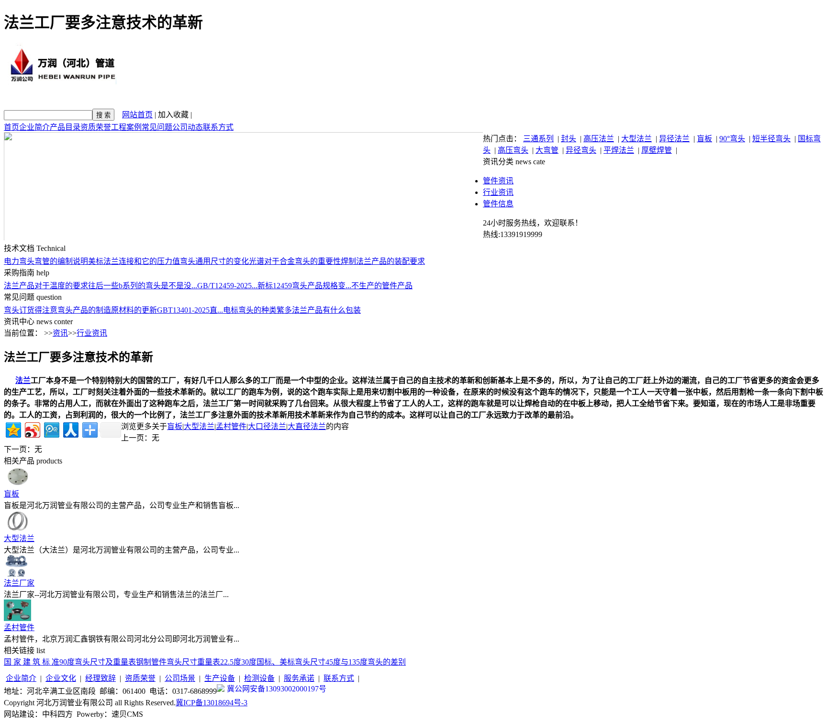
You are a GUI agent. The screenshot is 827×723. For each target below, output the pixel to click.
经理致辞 (100, 678)
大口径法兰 (267, 426)
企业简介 (34, 127)
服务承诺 (299, 678)
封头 (568, 139)
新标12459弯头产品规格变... (304, 286)
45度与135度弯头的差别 (365, 662)
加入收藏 (173, 115)
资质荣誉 (95, 127)
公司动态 (187, 127)
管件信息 (498, 204)
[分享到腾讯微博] (51, 429)
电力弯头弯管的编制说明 (46, 261)
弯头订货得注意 (30, 310)
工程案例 (126, 127)
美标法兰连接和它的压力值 (134, 261)
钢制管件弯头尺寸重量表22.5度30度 (196, 662)
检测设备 (259, 678)
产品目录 (65, 127)
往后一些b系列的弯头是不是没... (142, 286)
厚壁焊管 (656, 150)
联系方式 (218, 127)
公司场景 (180, 678)
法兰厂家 (19, 583)
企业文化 (60, 678)
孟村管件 (231, 426)
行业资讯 (498, 192)
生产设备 (219, 678)
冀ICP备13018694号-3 (211, 703)
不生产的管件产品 (382, 286)
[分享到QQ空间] (13, 429)
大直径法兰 (307, 426)
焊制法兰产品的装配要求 (383, 261)
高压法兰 (598, 139)
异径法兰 (674, 139)
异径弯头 (581, 150)
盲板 (704, 139)
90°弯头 (732, 139)
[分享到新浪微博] (32, 429)
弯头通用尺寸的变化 (214, 261)
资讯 (60, 333)
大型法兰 (636, 139)
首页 (11, 127)
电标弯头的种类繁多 (257, 310)
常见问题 (157, 127)
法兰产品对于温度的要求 (46, 286)
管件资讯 (498, 181)
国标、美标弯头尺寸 (291, 662)
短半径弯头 (771, 139)
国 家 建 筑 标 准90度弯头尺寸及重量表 (70, 662)
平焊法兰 (618, 150)
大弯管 (547, 150)
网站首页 (137, 115)
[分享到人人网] (70, 429)
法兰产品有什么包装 (326, 310)
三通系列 (538, 139)
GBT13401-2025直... (190, 310)
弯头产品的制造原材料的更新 (107, 310)
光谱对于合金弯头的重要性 (295, 261)
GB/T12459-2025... (227, 286)
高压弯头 (513, 150)
